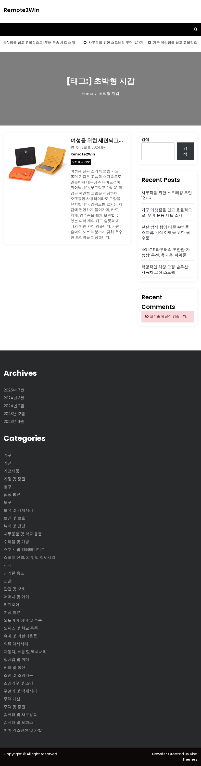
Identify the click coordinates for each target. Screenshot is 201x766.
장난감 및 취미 (16, 659)
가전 (8, 463)
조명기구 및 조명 (18, 683)
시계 (8, 565)
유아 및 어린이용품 (20, 636)
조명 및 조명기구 (18, 675)
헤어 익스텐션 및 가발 (23, 730)
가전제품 (11, 471)
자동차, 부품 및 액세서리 (25, 652)
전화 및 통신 (14, 667)
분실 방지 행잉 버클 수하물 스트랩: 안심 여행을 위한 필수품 (165, 232)
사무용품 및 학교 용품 (23, 534)
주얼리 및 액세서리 (20, 691)
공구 (8, 486)
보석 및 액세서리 (18, 510)
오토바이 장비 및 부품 (23, 620)
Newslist (160, 753)
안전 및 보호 (14, 589)
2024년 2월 (14, 406)
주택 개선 (12, 699)
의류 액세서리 (16, 644)
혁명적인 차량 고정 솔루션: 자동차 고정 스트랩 (165, 269)
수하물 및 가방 (81, 162)
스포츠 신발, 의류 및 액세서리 (29, 557)
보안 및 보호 (14, 518)
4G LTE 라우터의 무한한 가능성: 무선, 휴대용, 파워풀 (165, 252)
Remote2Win (21, 10)
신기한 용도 (14, 573)
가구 (8, 455)
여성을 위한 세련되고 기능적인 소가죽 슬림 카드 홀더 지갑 (97, 140)
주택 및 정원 (14, 707)
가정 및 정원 (14, 479)
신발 (8, 581)
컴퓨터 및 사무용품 (20, 714)
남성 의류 (12, 494)
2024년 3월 (14, 398)
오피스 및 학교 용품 (21, 628)
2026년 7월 (14, 390)
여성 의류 (12, 612)
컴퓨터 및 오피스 (18, 722)
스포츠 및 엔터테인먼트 (24, 549)
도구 (8, 502)
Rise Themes (189, 756)
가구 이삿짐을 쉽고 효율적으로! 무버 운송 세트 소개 (166, 212)
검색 (145, 139)
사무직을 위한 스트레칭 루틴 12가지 (111, 42)
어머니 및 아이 (16, 596)
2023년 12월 (14, 414)
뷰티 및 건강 (14, 526)
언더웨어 (11, 604)
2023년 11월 (14, 421)
